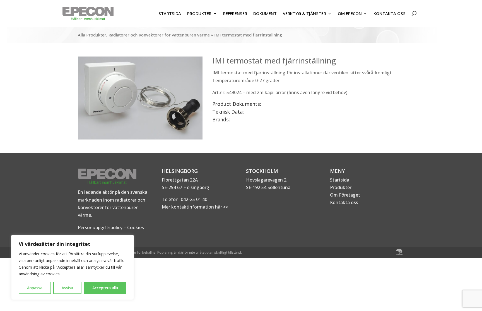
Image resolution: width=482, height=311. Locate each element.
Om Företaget (345, 195)
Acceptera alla (105, 287)
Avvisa (67, 287)
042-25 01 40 (193, 199)
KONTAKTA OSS (389, 13)
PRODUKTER (199, 13)
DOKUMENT (265, 13)
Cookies (135, 227)
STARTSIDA (169, 13)
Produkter (340, 187)
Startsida (339, 180)
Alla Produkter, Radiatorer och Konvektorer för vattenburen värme (144, 35)
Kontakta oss (344, 202)
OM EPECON (350, 13)
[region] (72, 267)
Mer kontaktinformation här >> (195, 207)
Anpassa (34, 287)
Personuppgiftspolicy (100, 227)
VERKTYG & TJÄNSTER (304, 13)
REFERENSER (235, 13)
